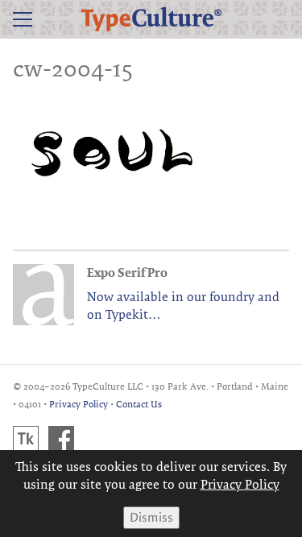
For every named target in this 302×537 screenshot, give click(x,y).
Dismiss (151, 517)
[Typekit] (26, 439)
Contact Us (139, 404)
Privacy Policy (78, 404)
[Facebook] (61, 439)
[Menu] (22, 19)
